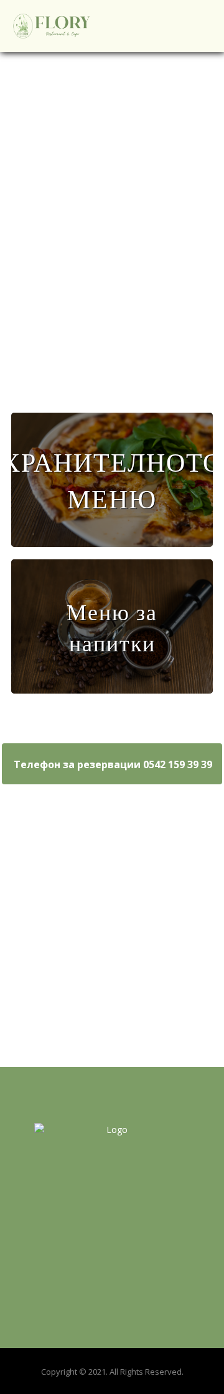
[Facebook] (87, 1213)
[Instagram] (112, 1213)
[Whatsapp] (136, 1213)
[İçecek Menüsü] (112, 626)
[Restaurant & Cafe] (51, 26)
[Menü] (112, 480)
